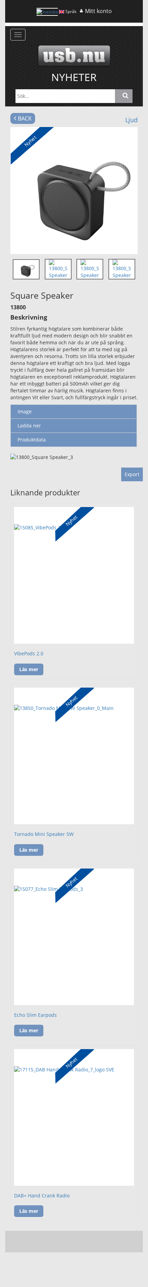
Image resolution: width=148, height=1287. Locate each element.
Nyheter (74, 77)
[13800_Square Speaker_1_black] (58, 269)
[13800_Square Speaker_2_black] (74, 190)
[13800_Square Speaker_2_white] (90, 269)
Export (132, 474)
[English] (61, 11)
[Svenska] (47, 12)
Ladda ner (29, 425)
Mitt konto (98, 11)
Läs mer (28, 669)
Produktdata (32, 439)
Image (25, 411)
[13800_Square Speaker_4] (121, 269)
